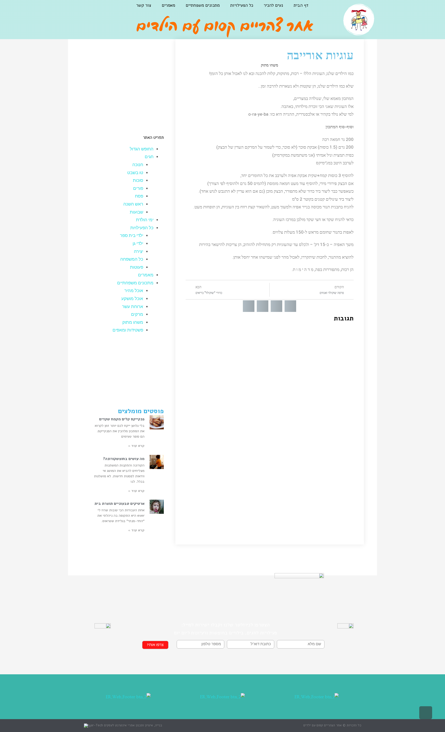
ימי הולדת (144, 219)
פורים (138, 188)
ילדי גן (138, 243)
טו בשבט (135, 172)
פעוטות (136, 267)
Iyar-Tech (95, 725)
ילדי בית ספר (131, 235)
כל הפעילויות (241, 5)
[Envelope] (72, 9)
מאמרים (168, 5)
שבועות (136, 212)
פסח (139, 196)
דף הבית (301, 5)
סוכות (138, 180)
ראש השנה (133, 204)
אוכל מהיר (133, 290)
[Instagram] (85, 9)
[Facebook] (98, 9)
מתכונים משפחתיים (203, 5)
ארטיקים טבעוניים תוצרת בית (119, 503)
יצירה (138, 251)
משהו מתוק (269, 65)
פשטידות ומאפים (128, 330)
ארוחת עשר (132, 306)
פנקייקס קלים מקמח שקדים (121, 419)
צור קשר (143, 5)
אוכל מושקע (132, 298)
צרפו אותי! (155, 645)
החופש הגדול (141, 149)
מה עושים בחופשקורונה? (123, 458)
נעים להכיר (273, 5)
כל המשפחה (131, 259)
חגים (149, 156)
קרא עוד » (136, 445)
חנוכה (137, 164)
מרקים (137, 314)
